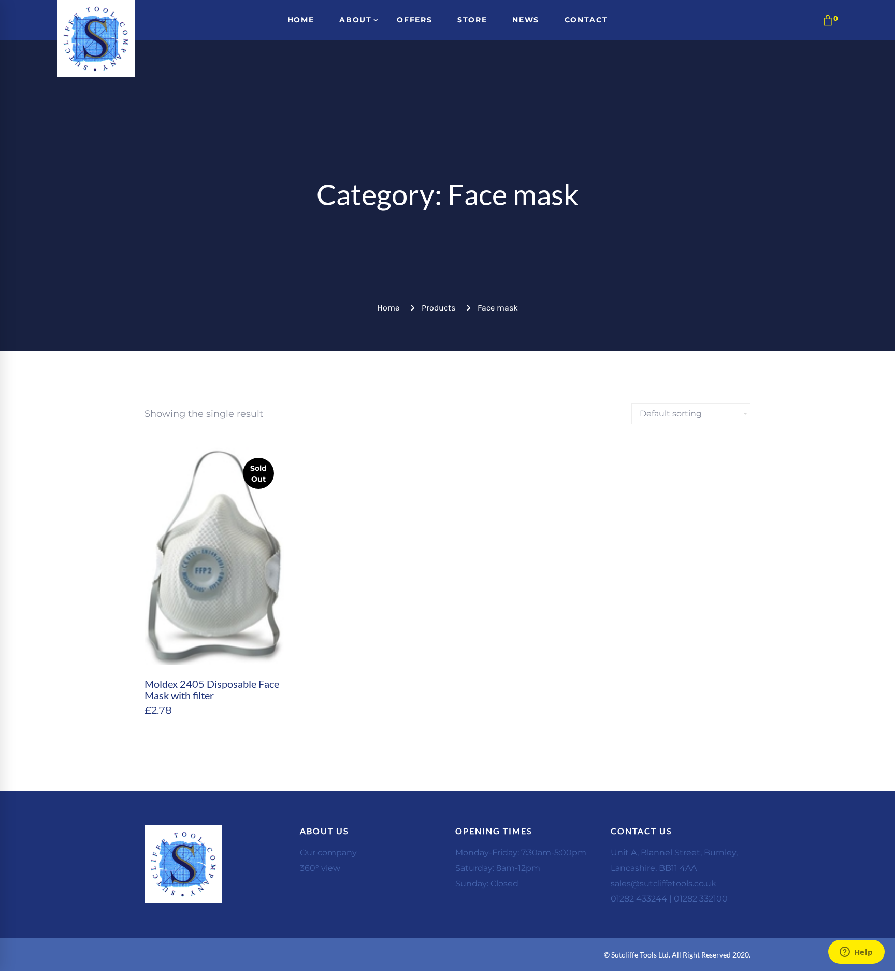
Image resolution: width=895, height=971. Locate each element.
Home (388, 308)
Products (438, 308)
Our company (328, 852)
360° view (320, 868)
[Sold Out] (214, 454)
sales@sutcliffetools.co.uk (663, 884)
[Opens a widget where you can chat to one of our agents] (856, 953)
